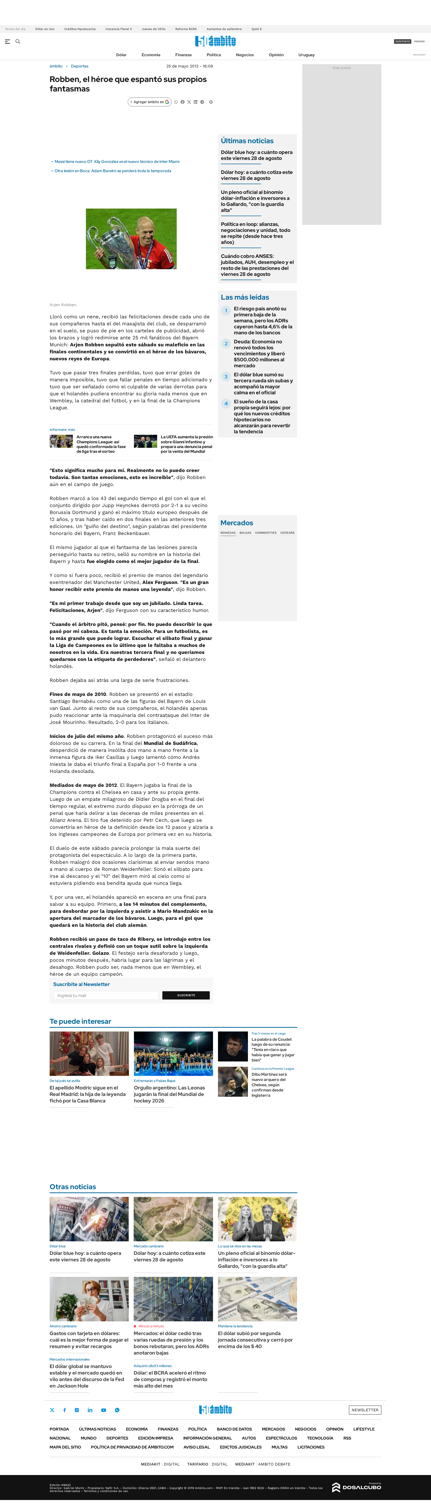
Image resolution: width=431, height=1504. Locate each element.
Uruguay (307, 54)
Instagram (77, 1410)
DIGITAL (160, 1464)
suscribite (403, 41)
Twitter (52, 1410)
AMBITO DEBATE (262, 1464)
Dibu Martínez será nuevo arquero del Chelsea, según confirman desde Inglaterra (269, 1085)
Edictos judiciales (241, 1447)
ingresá (419, 41)
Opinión (276, 54)
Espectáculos (281, 1438)
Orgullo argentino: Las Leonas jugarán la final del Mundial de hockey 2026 (169, 1094)
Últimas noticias (97, 1429)
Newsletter (419, 54)
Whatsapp (117, 1410)
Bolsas (245, 532)
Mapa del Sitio (65, 1447)
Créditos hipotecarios (80, 29)
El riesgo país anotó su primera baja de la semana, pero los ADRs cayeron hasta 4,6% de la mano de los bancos (263, 320)
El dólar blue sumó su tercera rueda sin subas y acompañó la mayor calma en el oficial (263, 383)
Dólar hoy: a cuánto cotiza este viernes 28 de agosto (257, 175)
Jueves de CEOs (153, 29)
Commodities (266, 532)
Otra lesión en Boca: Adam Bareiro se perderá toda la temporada (113, 170)
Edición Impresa (155, 1438)
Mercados (273, 1429)
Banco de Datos (234, 1429)
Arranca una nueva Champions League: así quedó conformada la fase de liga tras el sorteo (101, 444)
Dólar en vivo (44, 29)
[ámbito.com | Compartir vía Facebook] (183, 101)
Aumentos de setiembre (224, 29)
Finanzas (183, 54)
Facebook (64, 1410)
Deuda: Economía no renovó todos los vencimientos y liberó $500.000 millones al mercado (259, 353)
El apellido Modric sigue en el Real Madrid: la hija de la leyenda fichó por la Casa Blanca (88, 1094)
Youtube (103, 1410)
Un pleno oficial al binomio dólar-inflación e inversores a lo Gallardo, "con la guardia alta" (255, 201)
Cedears (287, 532)
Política (214, 54)
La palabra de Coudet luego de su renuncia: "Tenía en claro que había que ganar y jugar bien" (273, 1050)
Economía (151, 54)
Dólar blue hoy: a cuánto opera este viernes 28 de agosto (257, 155)
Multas (280, 1447)
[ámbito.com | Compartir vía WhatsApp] (176, 101)
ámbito (56, 66)
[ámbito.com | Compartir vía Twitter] (189, 101)
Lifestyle (364, 1429)
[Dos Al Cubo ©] (356, 1488)
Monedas (228, 532)
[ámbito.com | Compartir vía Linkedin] (196, 101)
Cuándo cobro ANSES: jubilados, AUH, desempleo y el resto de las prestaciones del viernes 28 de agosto (257, 265)
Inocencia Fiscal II (119, 29)
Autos (249, 1438)
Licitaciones (311, 1447)
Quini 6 (257, 29)
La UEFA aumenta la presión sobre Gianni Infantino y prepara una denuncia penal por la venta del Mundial (187, 444)
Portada (59, 1429)
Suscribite (186, 995)
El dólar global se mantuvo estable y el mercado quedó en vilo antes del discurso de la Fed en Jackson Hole (87, 1376)
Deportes (79, 66)
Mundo (89, 1438)
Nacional (60, 1438)
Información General (207, 1438)
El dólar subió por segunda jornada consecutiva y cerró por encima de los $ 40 (255, 1340)
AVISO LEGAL (197, 1447)
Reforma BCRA (186, 29)
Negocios (245, 54)
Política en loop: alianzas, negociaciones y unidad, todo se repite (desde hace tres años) (255, 233)
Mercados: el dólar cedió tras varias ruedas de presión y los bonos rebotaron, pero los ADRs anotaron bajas (171, 1343)
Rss (347, 1438)
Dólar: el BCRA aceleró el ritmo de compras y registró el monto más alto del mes (170, 1379)
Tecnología (320, 1438)
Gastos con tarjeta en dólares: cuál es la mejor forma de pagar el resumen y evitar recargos (89, 1340)
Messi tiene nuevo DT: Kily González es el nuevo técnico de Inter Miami (117, 161)
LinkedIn (90, 1410)
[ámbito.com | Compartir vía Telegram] (202, 101)
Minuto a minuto (151, 1326)
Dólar (121, 54)
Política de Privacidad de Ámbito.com (132, 1447)
